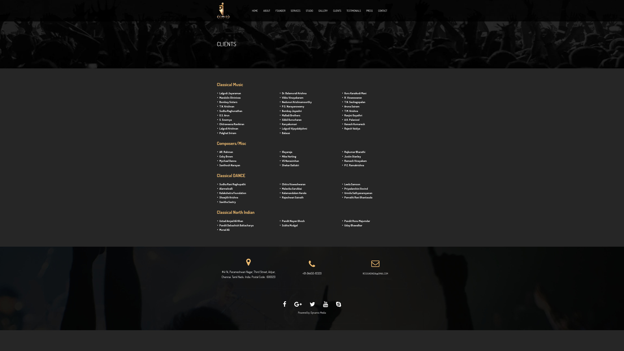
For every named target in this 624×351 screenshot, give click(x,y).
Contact (382, 10)
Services (295, 10)
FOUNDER (280, 10)
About (266, 10)
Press (369, 10)
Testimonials (354, 10)
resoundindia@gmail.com (375, 273)
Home (255, 10)
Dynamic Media (318, 312)
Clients (337, 10)
